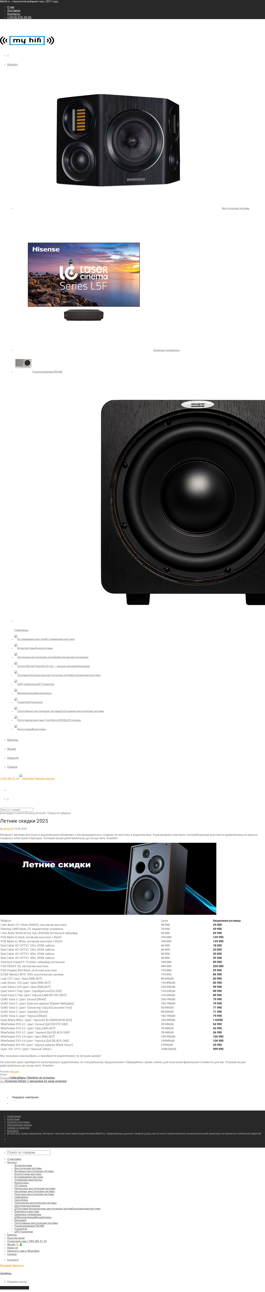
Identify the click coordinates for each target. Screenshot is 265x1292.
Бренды (12, 740)
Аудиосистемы (23, 1165)
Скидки (12, 767)
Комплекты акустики (26, 1211)
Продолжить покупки (14, 1287)
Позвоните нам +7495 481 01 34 (27, 1241)
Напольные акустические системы (34, 1188)
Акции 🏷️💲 (15, 1244)
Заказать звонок (45, 778)
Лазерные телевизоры (27, 1214)
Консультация (16, 1238)
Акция (15, 1071)
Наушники (20, 1220)
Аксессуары (21, 1182)
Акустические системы (28, 1168)
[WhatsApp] (26, 778)
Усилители (20, 1228)
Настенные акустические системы (34, 1191)
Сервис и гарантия (18, 1127)
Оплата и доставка (18, 1122)
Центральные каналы (27, 1205)
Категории (13, 1119)
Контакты (13, 14)
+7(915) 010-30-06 (19, 17)
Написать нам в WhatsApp (23, 1251)
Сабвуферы (21, 1197)
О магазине (14, 1116)
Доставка (13, 10)
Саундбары (21, 1200)
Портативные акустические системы (36, 1223)
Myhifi (6, 828)
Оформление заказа (19, 1124)
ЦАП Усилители (23, 1231)
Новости (13, 758)
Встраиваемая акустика (28, 1177)
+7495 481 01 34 (9, 778)
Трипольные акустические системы (35, 1202)
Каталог (12, 64)
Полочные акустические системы (34, 1194)
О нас (10, 7)
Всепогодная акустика (27, 1174)
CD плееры (20, 1185)
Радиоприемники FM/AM (29, 1225)
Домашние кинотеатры (28, 1179)
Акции (11, 749)
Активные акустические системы (34, 1171)
